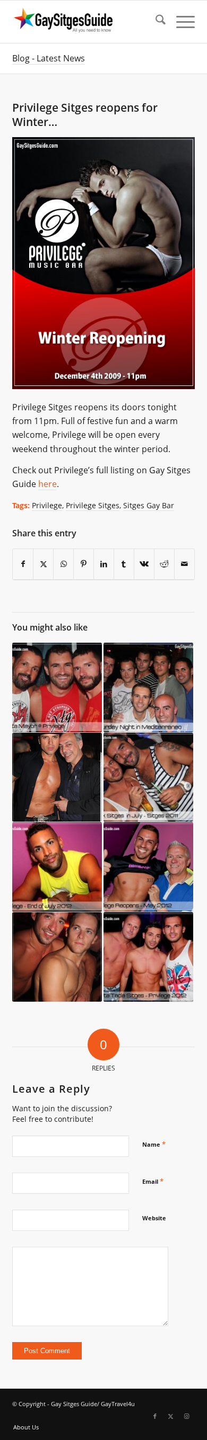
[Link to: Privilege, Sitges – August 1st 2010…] (57, 957)
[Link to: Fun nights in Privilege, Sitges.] (57, 867)
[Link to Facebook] (155, 1416)
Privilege (47, 505)
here (47, 484)
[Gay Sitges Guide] (85, 22)
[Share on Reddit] (164, 564)
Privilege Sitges (92, 505)
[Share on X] (43, 564)
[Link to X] (171, 1416)
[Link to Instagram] (187, 1416)
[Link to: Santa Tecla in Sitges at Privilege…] (148, 957)
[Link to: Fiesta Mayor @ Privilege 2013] (57, 688)
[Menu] (180, 22)
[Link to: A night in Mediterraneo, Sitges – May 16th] (148, 688)
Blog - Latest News (48, 58)
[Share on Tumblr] (124, 564)
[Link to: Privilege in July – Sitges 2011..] (148, 778)
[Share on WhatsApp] (63, 564)
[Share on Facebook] (23, 564)
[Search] (155, 22)
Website (154, 1218)
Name (154, 1144)
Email (152, 1181)
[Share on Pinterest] (83, 564)
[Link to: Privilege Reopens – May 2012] (148, 867)
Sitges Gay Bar (148, 505)
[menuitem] (155, 22)
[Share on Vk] (144, 564)
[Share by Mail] (184, 564)
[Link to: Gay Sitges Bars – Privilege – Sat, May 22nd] (57, 778)
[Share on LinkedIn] (104, 564)
